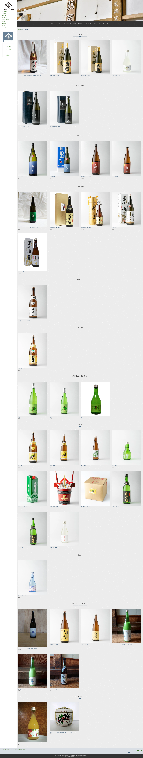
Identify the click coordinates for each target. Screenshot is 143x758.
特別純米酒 (69, 23)
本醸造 (94, 23)
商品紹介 (3, 21)
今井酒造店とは (4, 13)
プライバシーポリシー (8, 749)
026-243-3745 (9, 46)
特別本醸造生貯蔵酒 (87, 23)
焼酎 (4, 25)
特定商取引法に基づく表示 (17, 749)
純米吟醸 (63, 23)
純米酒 (74, 23)
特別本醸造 (80, 23)
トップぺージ (4, 11)
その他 (4, 27)
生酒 (99, 23)
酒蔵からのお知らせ (6, 19)
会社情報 (4, 15)
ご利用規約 (2, 749)
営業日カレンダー (5, 29)
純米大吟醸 (58, 23)
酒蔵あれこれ (4, 17)
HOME (19, 29)
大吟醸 (52, 23)
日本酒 (4, 23)
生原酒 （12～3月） (105, 23)
